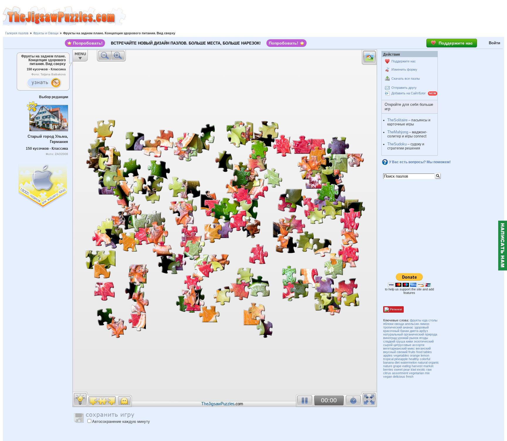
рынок (413, 338)
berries (388, 369)
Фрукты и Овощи (45, 33)
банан (404, 331)
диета (414, 331)
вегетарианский (395, 348)
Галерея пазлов (16, 33)
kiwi (413, 369)
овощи (399, 324)
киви (409, 341)
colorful (425, 359)
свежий (402, 352)
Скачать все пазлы (405, 78)
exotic (421, 369)
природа (431, 334)
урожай (403, 338)
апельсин (412, 324)
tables (427, 352)
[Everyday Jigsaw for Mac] (43, 184)
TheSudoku (397, 144)
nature (387, 366)
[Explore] (43, 83)
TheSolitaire (397, 120)
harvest (417, 366)
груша (400, 341)
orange (415, 355)
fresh (409, 376)
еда (424, 320)
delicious (399, 376)
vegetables (401, 355)
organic (433, 362)
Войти (494, 43)
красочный (391, 331)
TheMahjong (397, 132)
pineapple (401, 359)
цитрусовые (402, 345)
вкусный (389, 352)
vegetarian (416, 373)
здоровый (421, 327)
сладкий (389, 341)
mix (427, 373)
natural (422, 362)
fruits (411, 352)
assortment (400, 373)
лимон (424, 324)
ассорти (418, 345)
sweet (398, 369)
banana (388, 362)
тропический (392, 327)
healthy (414, 359)
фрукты (415, 320)
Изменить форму (404, 69)
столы (432, 320)
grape (397, 366)
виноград (390, 338)
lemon (425, 355)
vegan (387, 376)
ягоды (423, 338)
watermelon (408, 362)
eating (406, 366)
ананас (408, 327)
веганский (423, 348)
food (419, 352)
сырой (388, 345)
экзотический (424, 341)
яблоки (388, 324)
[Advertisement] (316, 16)
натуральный (393, 334)
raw (429, 369)
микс (411, 348)
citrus (387, 373)
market (428, 366)
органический (414, 334)
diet (397, 362)
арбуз (423, 331)
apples (388, 355)
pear (406, 369)
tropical (388, 359)
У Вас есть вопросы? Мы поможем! (420, 162)
